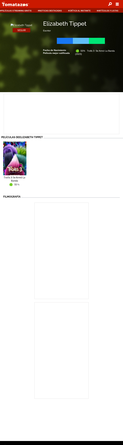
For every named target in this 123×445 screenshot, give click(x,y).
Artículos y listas (108, 10)
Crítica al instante (79, 10)
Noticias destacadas (50, 10)
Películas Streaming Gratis (16, 10)
